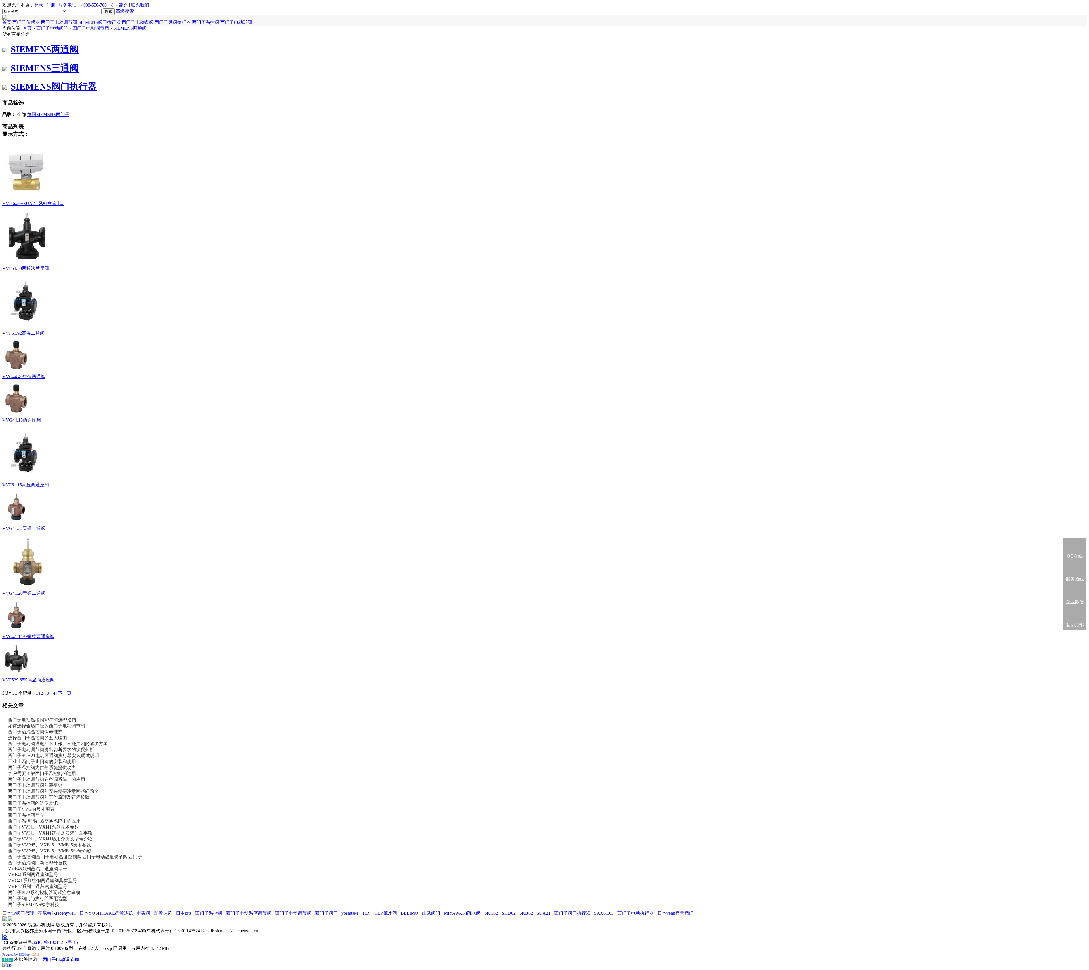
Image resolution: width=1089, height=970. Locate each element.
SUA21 (543, 913)
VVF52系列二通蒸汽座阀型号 (37, 886)
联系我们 (140, 5)
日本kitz (183, 913)
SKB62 (526, 913)
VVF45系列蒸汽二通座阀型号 (37, 868)
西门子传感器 (26, 22)
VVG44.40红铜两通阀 (23, 376)
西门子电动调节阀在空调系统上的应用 (46, 779)
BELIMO (409, 913)
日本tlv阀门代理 (18, 913)
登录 (38, 5)
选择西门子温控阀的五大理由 (37, 737)
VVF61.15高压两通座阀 (25, 484)
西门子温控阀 (206, 22)
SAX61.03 (604, 913)
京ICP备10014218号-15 (55, 942)
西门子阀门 (326, 913)
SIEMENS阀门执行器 (100, 22)
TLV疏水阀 (386, 913)
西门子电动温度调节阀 (248, 913)
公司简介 (119, 5)
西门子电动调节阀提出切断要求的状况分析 (51, 749)
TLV (366, 913)
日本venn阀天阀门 (675, 913)
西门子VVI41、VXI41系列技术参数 (43, 827)
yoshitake (349, 913)
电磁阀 (143, 913)
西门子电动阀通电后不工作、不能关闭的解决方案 (58, 743)
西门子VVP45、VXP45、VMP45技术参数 (49, 844)
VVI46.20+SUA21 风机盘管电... (33, 203)
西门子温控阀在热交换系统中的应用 (44, 821)
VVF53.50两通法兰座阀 (25, 268)
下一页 (64, 693)
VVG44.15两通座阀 (21, 420)
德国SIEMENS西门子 (48, 114)
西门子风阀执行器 (173, 22)
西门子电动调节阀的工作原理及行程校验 (49, 797)
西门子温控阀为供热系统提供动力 (42, 767)
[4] (54, 693)
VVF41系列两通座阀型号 (33, 874)
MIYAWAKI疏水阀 (462, 913)
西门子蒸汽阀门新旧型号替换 (37, 862)
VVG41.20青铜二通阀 (23, 593)
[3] (47, 693)
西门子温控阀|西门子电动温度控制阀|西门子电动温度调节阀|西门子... (76, 856)
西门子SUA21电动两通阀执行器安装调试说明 (53, 755)
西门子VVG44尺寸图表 (31, 809)
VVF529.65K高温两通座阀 (28, 679)
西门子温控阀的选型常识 (33, 803)
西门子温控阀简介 (26, 815)
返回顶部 (1075, 624)
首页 (6, 22)
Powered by (20, 954)
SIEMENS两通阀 (130, 28)
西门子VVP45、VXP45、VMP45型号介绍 (49, 850)
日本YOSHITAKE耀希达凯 (106, 913)
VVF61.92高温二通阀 (23, 333)
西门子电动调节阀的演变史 (35, 785)
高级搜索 (125, 11)
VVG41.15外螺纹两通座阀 (28, 636)
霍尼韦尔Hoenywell (57, 913)
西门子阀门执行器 (572, 913)
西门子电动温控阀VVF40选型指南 (42, 719)
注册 (50, 5)
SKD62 (509, 913)
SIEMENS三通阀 (45, 68)
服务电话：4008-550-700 (82, 5)
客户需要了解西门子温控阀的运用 (42, 773)
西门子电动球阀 (236, 22)
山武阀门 (431, 913)
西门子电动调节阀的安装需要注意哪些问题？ (53, 791)
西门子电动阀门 (52, 28)
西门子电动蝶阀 (138, 22)
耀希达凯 (163, 913)
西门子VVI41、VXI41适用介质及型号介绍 (50, 838)
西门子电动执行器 (635, 913)
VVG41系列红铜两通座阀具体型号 (42, 880)
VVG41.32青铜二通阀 (23, 528)
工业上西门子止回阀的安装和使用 (42, 761)
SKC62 (491, 913)
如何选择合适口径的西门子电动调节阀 (46, 725)
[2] (41, 693)
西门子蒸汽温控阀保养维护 (35, 731)
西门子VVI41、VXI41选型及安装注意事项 (50, 833)
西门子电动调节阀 (59, 22)
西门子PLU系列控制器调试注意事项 (44, 892)
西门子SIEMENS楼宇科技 (33, 904)
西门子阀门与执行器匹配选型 (37, 898)
